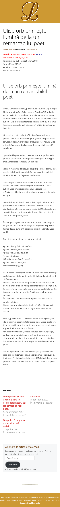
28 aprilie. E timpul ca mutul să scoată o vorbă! (14, 423)
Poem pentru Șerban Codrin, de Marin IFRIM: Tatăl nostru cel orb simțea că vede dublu (14, 402)
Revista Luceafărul (30, 497)
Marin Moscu (20, 49)
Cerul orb (35, 396)
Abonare (13, 464)
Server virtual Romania (30, 503)
